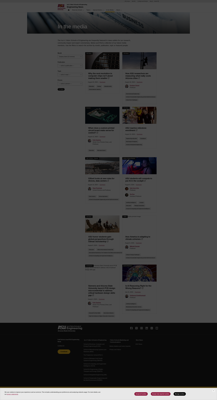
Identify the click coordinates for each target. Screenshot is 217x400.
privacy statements (12, 394)
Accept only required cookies (160, 394)
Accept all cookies (141, 394)
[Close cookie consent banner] (213, 391)
